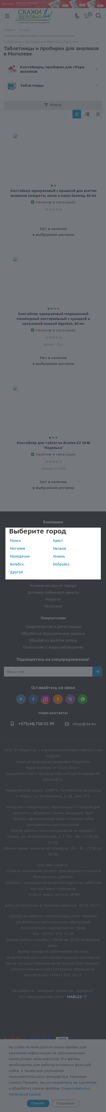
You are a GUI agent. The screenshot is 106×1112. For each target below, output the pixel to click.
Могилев (17, 548)
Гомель (59, 556)
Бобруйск (61, 564)
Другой (16, 572)
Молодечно (20, 556)
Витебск (17, 564)
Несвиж (59, 548)
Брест (58, 540)
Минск (15, 540)
